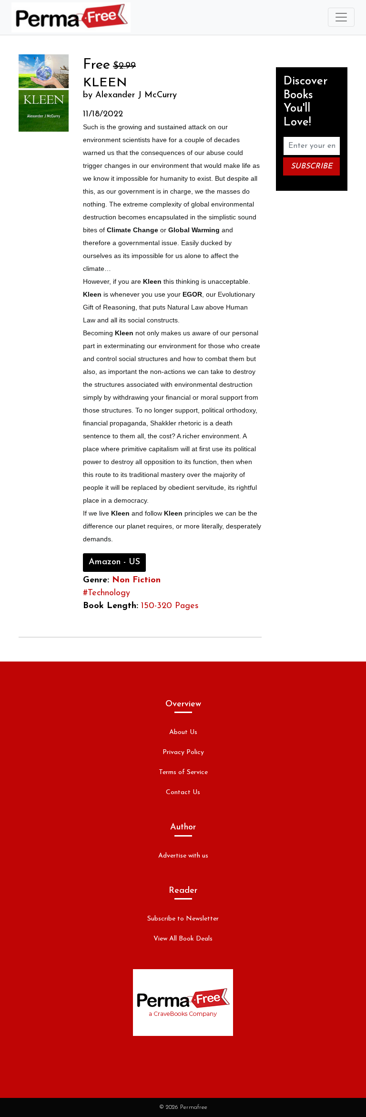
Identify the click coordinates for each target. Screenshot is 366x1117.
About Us (183, 732)
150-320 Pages (170, 606)
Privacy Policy (183, 752)
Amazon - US (114, 562)
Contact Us (183, 792)
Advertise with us (183, 855)
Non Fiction (136, 580)
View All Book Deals (183, 938)
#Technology (106, 593)
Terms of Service (183, 772)
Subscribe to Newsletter (183, 918)
